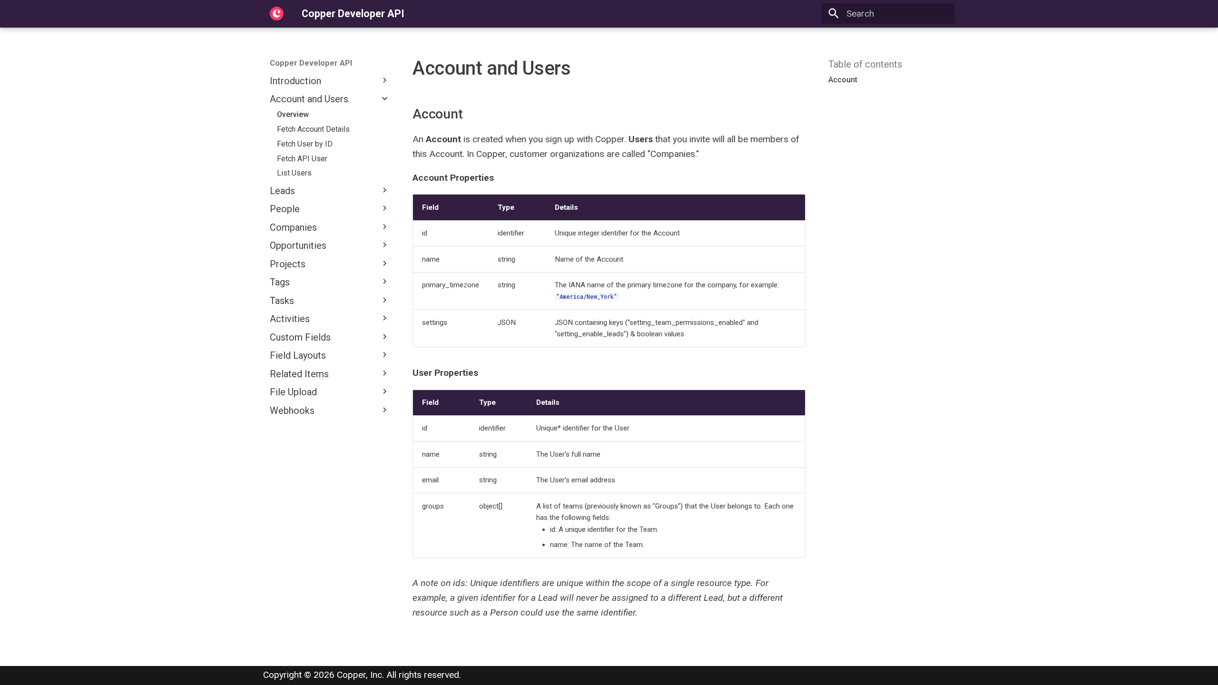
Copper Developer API (311, 63)
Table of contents (865, 64)
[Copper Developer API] (276, 13)
